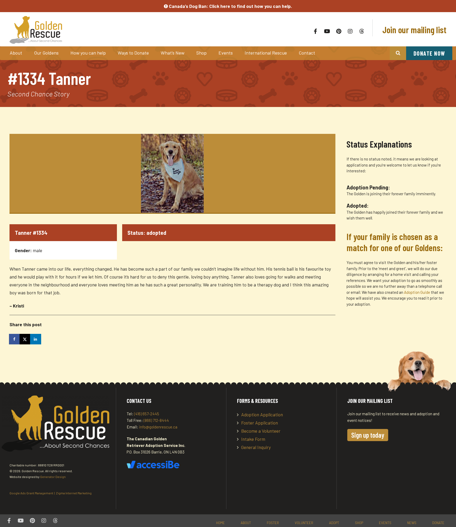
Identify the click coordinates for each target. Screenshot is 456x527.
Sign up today (367, 435)
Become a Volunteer (261, 431)
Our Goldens (46, 53)
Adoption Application (262, 414)
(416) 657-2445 (146, 413)
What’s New (172, 53)
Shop (201, 53)
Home (220, 523)
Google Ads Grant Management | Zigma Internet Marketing (51, 493)
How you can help (88, 53)
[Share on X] (25, 339)
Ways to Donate (133, 53)
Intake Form (253, 439)
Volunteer (304, 523)
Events (225, 53)
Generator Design (53, 477)
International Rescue (266, 53)
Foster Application (259, 423)
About (16, 53)
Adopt (334, 523)
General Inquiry (256, 447)
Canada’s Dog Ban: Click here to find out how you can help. (230, 6)
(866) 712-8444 (156, 420)
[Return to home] (98, 30)
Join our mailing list (413, 29)
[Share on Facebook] (15, 339)
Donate (438, 523)
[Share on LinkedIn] (36, 339)
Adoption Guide (417, 292)
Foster (273, 523)
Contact (307, 53)
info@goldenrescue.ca (158, 426)
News (411, 523)
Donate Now (429, 53)
